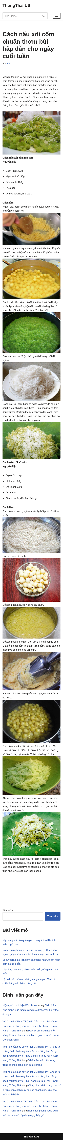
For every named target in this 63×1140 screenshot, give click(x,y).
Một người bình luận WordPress (20, 1005)
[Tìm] (44, 15)
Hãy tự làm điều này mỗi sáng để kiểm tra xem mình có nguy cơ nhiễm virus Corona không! (31, 1035)
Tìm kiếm (8, 910)
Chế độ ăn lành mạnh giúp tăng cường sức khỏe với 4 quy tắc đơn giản (31, 1010)
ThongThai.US (31, 1136)
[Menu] (56, 16)
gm (8, 63)
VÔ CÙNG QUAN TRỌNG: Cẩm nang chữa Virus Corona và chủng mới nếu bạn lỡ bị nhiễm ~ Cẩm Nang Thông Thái (30, 1026)
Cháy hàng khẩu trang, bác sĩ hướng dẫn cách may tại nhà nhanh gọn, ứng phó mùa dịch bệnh (31, 1090)
